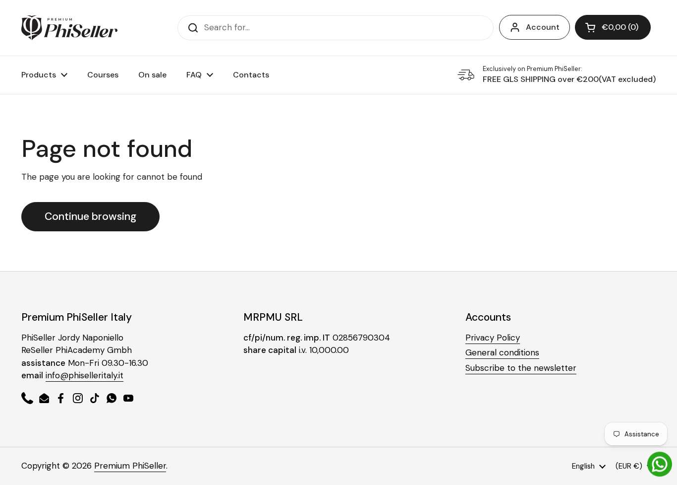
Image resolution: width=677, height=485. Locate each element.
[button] (613, 27)
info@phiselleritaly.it (84, 375)
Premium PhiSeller (130, 465)
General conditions (502, 352)
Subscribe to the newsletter (520, 367)
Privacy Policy (492, 337)
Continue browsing (90, 216)
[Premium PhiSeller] (69, 27)
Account (543, 27)
